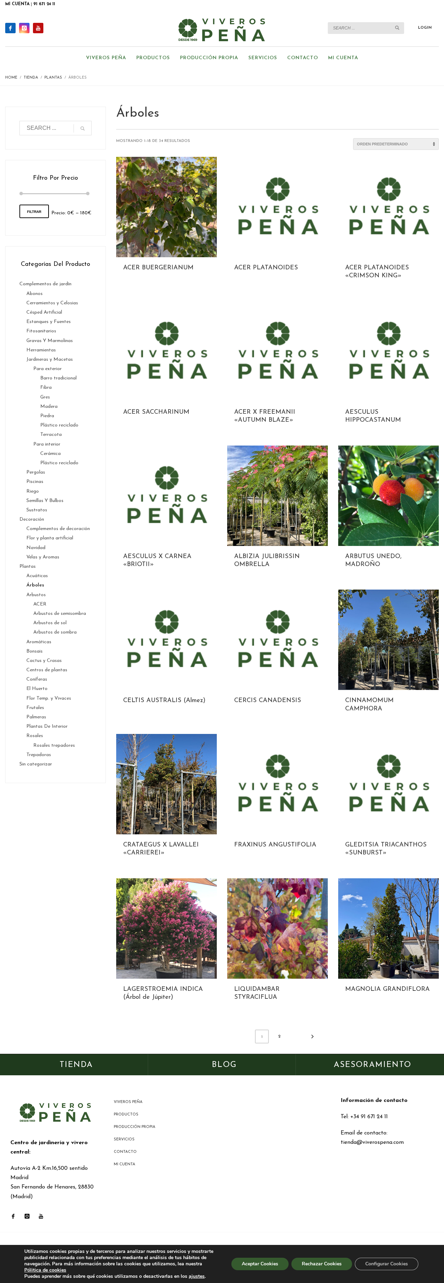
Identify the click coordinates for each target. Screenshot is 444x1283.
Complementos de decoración (58, 528)
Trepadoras (38, 754)
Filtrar (34, 212)
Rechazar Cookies (322, 1263)
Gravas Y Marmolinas (49, 340)
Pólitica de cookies (45, 1270)
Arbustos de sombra (55, 632)
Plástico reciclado (59, 425)
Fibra (46, 387)
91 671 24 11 (44, 4)
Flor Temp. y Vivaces (48, 698)
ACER (39, 604)
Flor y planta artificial (49, 538)
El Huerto (37, 688)
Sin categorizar (35, 764)
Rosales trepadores (54, 745)
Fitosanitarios (41, 331)
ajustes (197, 1276)
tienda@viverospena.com (372, 1142)
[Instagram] (24, 28)
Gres (45, 397)
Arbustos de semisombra (59, 613)
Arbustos (36, 595)
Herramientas (41, 350)
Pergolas (35, 472)
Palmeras (36, 717)
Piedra (47, 416)
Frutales (35, 707)
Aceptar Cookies (260, 1263)
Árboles (35, 585)
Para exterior (47, 368)
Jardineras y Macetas (49, 359)
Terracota (51, 434)
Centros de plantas (46, 670)
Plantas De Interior (47, 726)
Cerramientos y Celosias (52, 303)
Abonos (34, 293)
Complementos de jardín (45, 284)
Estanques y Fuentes (48, 321)
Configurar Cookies (386, 1263)
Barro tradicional (58, 378)
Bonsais (34, 651)
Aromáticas (38, 642)
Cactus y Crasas (44, 660)
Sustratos (36, 510)
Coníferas (36, 679)
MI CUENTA (17, 4)
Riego (32, 491)
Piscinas (34, 481)
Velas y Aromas (42, 557)
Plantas (27, 566)
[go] (397, 27)
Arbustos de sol (50, 623)
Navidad (35, 547)
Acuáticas (37, 575)
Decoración (31, 519)
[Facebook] (10, 28)
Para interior (46, 444)
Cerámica (50, 453)
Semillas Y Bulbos (44, 500)
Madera (49, 406)
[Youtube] (38, 28)
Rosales (34, 735)
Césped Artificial (44, 312)
